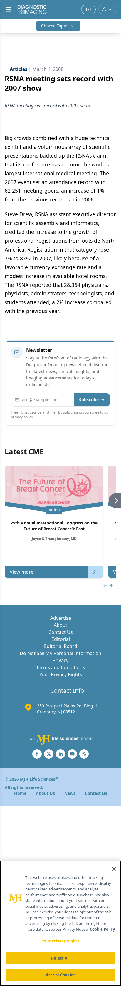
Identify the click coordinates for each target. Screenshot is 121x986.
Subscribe (89, 399)
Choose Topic (54, 26)
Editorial (60, 639)
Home (20, 793)
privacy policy (22, 416)
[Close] (113, 868)
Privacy (60, 660)
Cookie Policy (102, 929)
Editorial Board (60, 646)
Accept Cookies (60, 974)
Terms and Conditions (60, 667)
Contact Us (60, 632)
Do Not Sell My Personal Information (60, 653)
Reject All (60, 958)
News (69, 793)
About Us (45, 793)
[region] (60, 923)
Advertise (60, 618)
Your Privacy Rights (60, 674)
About (60, 625)
